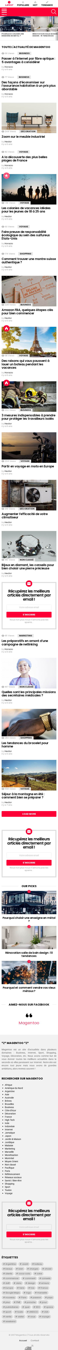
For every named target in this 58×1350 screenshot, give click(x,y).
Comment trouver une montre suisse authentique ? (29, 260)
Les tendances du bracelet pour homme (25, 745)
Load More (29, 814)
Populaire (23, 5)
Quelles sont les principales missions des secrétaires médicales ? (29, 694)
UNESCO (33, 1311)
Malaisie (9, 1145)
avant (25, 1264)
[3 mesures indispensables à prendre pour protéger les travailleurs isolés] (29, 396)
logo (28, 1292)
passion (37, 1297)
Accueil (23, 1340)
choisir (48, 1268)
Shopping (25, 253)
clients (8, 1273)
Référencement (12, 1174)
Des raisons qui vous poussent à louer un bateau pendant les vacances (25, 364)
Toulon (8, 1190)
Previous (1, 28)
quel (27, 1307)
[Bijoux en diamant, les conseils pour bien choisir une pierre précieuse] (29, 546)
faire (21, 1287)
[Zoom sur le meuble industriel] (29, 118)
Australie (9, 1097)
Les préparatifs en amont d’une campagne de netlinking (25, 642)
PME (18, 1302)
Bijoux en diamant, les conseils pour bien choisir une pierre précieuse (28, 567)
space (49, 1307)
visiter (21, 1316)
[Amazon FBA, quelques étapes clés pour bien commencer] (29, 291)
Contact (35, 1340)
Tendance (47, 5)
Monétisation (11, 1155)
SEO (38, 1307)
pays (50, 1297)
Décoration (28, 131)
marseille (42, 1292)
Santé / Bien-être (13, 1180)
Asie (7, 1094)
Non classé (27, 559)
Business (24, 53)
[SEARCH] (53, 12)
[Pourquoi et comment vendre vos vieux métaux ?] (29, 972)
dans (18, 1283)
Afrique (8, 1085)
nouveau (10, 1297)
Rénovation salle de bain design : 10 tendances (45, 35)
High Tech (10, 1120)
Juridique (9, 1142)
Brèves (8, 1101)
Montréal (9, 1158)
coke (39, 1273)
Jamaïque (10, 1132)
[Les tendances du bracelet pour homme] (29, 724)
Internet (9, 1129)
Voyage (23, 151)
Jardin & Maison (13, 1139)
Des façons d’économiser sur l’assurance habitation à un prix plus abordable (29, 85)
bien (21, 1268)
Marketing (25, 635)
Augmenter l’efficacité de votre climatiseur (25, 516)
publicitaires (11, 1307)
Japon (8, 1136)
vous (32, 1316)
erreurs (45, 1283)
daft (7, 1283)
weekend (10, 1321)
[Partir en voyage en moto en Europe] (29, 447)
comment (30, 1278)
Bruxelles (9, 1104)
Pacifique (9, 1168)
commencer (12, 1278)
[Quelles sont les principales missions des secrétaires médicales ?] (29, 673)
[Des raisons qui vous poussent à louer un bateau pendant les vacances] (29, 342)
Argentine (10, 1091)
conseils (46, 1278)
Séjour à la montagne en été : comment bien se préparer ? (23, 796)
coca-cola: (24, 1273)
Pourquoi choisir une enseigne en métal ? (13, 35)
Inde (7, 1123)
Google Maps (12, 1292)
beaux (8, 1268)
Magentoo (29, 1022)
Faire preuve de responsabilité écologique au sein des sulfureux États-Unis (26, 235)
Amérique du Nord (14, 1088)
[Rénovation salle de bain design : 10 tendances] (29, 937)
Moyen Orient (11, 1161)
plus (7, 1302)
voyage (46, 1316)
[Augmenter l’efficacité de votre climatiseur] (29, 495)
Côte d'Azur (10, 1110)
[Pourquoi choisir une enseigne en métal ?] (15, 24)
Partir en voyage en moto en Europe (28, 466)
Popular (6, 175)
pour (44, 1302)
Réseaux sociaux (13, 1177)
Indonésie (10, 1126)
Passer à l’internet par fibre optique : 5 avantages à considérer (28, 60)
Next (56, 28)
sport (8, 1311)
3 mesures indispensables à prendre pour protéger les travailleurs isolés (28, 417)
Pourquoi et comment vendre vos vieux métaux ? (29, 989)
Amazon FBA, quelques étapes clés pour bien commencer (27, 311)
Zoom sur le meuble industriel (23, 137)
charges (33, 1268)
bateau (38, 1264)
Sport (7, 1187)
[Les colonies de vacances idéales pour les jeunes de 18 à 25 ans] (29, 189)
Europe (9, 1287)
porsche (31, 1302)
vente (8, 1316)
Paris (7, 1171)
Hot (35, 5)
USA (46, 1311)
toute (20, 1311)
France (8, 1117)
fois (32, 1287)
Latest (9, 5)
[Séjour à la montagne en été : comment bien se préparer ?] (29, 775)
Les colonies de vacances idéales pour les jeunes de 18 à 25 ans (26, 210)
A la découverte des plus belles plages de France (24, 159)
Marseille (9, 1152)
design (31, 1283)
